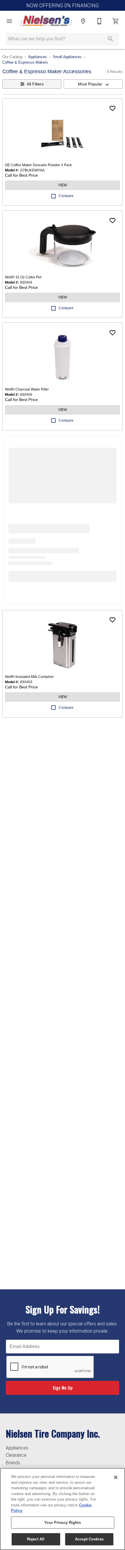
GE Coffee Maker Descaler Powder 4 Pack (38, 165)
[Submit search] (110, 39)
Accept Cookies (89, 1539)
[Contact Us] (99, 21)
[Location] (83, 21)
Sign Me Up (63, 1388)
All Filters (35, 84)
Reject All (35, 1539)
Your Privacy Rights (62, 1522)
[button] (9, 21)
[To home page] (46, 21)
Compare (66, 196)
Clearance (16, 1455)
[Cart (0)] (116, 21)
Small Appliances (67, 57)
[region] (62, 1509)
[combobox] (93, 84)
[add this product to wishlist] (112, 108)
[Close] (115, 1477)
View (62, 185)
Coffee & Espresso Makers (25, 62)
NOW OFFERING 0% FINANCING (62, 5)
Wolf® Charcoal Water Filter (27, 389)
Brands (13, 1462)
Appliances (37, 57)
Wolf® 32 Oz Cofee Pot (23, 277)
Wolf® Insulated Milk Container (29, 677)
